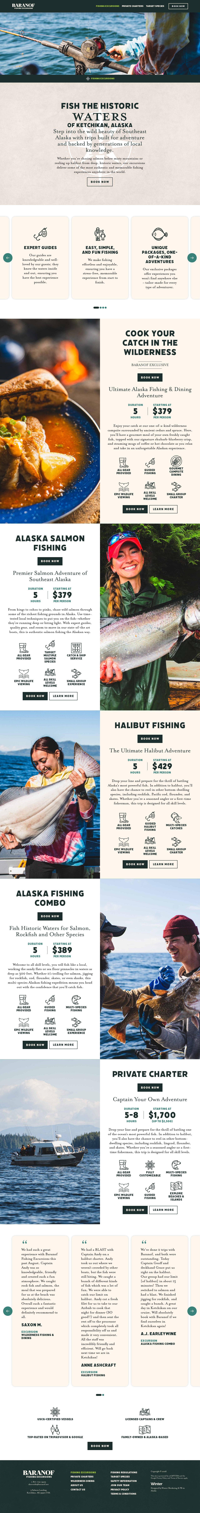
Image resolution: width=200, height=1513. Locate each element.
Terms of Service (177, 1478)
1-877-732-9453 (38, 1482)
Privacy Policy (162, 1478)
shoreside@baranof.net (38, 1484)
